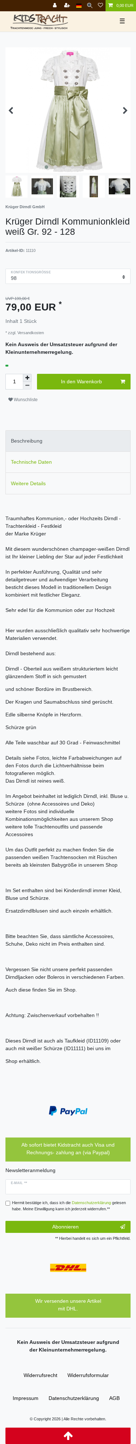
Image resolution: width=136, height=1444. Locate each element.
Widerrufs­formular (88, 1375)
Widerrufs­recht (40, 1375)
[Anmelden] (55, 5)
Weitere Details (28, 483)
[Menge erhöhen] (27, 378)
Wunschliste (25, 399)
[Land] (79, 5)
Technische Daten (31, 462)
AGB (114, 1398)
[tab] (68, 441)
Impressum (25, 1398)
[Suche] (89, 5)
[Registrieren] (68, 5)
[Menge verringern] (27, 385)
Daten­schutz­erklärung (74, 1398)
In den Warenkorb (81, 381)
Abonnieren (65, 1227)
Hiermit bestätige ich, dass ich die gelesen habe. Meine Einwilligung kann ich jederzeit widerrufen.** (69, 1205)
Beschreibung (26, 441)
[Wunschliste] (100, 5)
